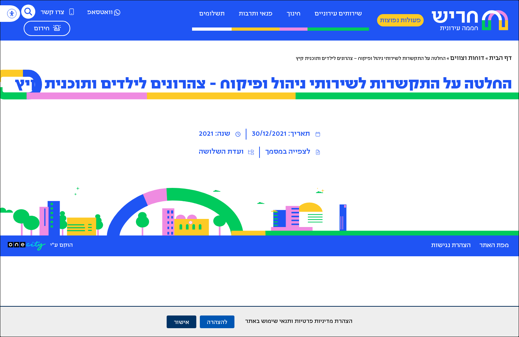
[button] (28, 12)
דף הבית (500, 58)
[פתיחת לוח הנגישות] (12, 13)
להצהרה (217, 321)
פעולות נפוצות (400, 20)
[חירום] (57, 28)
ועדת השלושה (221, 152)
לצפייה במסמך (287, 152)
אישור (181, 321)
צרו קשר (52, 12)
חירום (41, 28)
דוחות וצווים (467, 58)
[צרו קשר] (71, 11)
